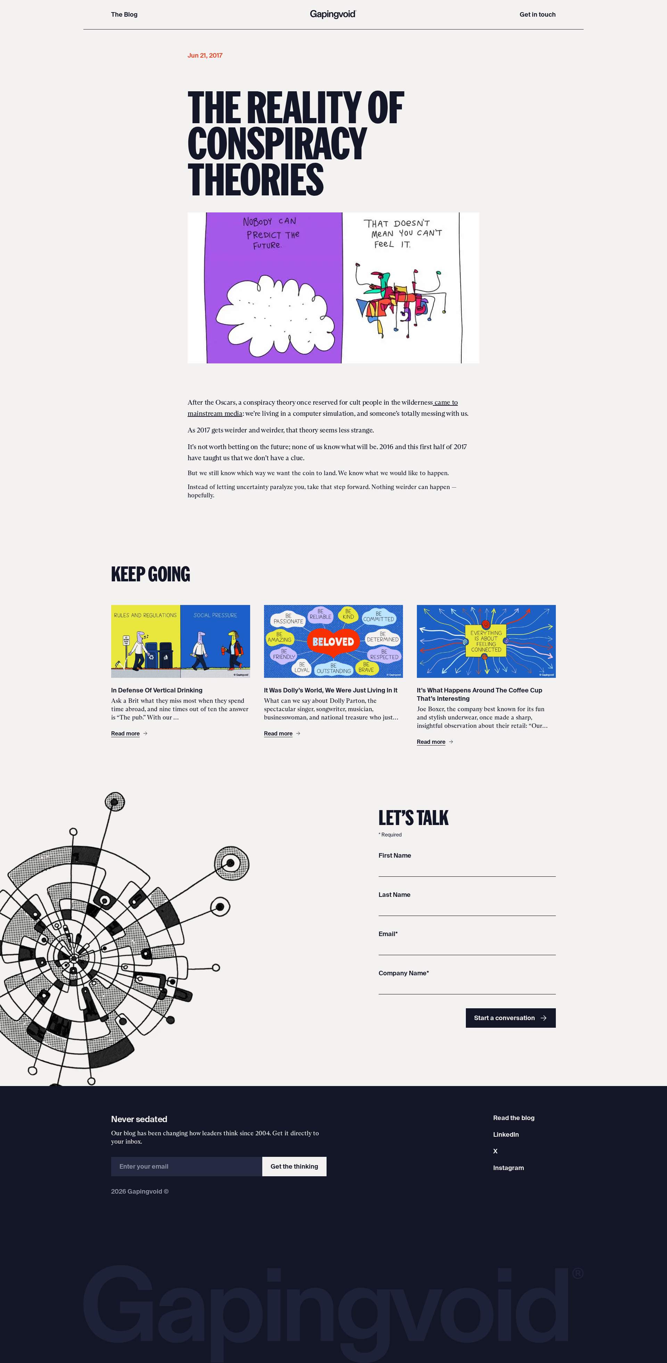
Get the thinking (294, 1166)
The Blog (124, 14)
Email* (388, 933)
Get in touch (538, 14)
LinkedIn (506, 1134)
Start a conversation (504, 1017)
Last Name (395, 894)
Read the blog (514, 1117)
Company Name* (404, 973)
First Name (395, 855)
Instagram (508, 1167)
